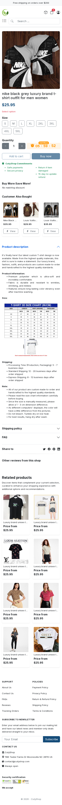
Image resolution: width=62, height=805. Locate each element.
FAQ (4, 437)
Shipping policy (12, 428)
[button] (5, 21)
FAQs (4, 699)
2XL (40, 123)
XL (30, 123)
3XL (51, 123)
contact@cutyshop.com (17, 761)
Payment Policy (40, 687)
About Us (6, 687)
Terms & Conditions (42, 711)
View (12, 231)
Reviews (6, 705)
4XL (6, 131)
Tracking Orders (10, 711)
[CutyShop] (5, 12)
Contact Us (8, 693)
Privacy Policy (39, 693)
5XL (18, 131)
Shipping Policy (40, 705)
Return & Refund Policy (44, 699)
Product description (15, 246)
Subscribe (51, 739)
